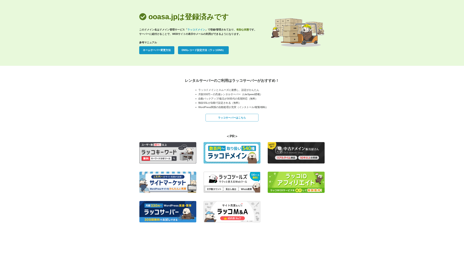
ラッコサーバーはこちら (232, 117)
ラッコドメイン (196, 29)
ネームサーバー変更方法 (157, 50)
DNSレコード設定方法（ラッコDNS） (203, 50)
